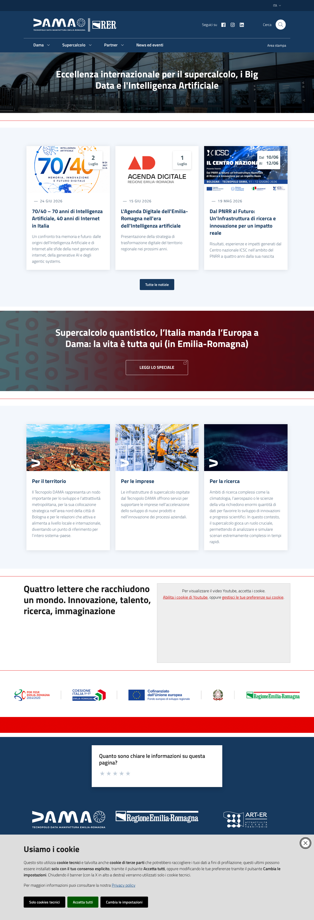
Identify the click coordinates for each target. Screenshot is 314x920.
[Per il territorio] (68, 447)
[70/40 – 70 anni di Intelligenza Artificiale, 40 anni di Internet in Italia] (68, 169)
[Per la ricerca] (246, 447)
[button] (280, 24)
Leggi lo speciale (157, 367)
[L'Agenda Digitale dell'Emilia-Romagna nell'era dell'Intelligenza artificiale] (157, 169)
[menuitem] (274, 45)
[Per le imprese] (157, 447)
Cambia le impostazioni (124, 902)
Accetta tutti (83, 902)
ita (275, 5)
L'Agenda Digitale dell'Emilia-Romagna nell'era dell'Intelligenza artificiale (154, 218)
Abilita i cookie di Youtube (185, 597)
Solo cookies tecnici (44, 902)
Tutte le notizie (157, 284)
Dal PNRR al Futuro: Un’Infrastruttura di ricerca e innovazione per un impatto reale (243, 222)
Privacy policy (123, 885)
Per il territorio (49, 481)
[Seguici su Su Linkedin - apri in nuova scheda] (240, 24)
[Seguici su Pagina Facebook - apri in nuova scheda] (221, 24)
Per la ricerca (225, 481)
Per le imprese (137, 481)
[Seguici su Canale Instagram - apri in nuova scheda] (230, 24)
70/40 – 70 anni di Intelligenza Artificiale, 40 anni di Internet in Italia (67, 218)
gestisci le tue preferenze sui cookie (252, 597)
